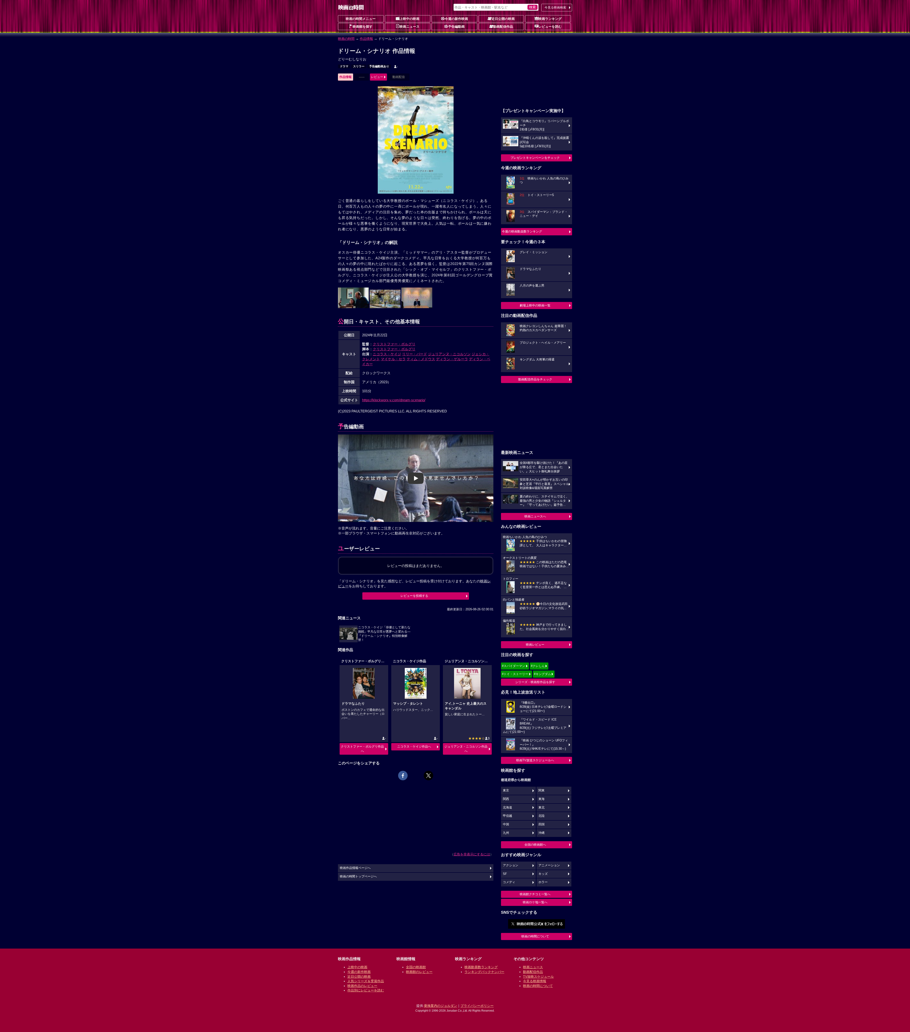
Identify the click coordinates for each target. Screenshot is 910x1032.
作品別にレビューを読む (365, 990)
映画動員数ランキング (481, 967)
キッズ (543, 874)
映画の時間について (535, 936)
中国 (506, 824)
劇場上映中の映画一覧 (535, 305)
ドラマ (344, 66)
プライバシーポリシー (477, 1006)
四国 (541, 824)
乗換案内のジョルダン (440, 1006)
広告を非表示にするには (472, 854)
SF (505, 874)
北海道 (507, 807)
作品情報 (366, 39)
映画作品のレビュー (362, 986)
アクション (510, 865)
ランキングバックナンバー (484, 972)
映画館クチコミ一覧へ (535, 894)
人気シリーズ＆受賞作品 (365, 981)
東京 (506, 790)
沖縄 (541, 833)
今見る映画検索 (555, 7)
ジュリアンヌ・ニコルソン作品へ (465, 749)
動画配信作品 (503, 26)
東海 (541, 799)
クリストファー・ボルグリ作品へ (362, 749)
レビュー (377, 77)
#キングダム (542, 674)
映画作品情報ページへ (355, 868)
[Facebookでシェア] (403, 775)
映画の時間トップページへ (358, 876)
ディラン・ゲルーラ (452, 359)
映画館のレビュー (419, 972)
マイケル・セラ (393, 359)
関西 (506, 799)
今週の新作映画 (456, 19)
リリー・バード (414, 354)
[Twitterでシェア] (428, 775)
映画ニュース (409, 26)
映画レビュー (535, 644)
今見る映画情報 (534, 981)
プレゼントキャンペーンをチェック (535, 158)
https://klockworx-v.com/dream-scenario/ (393, 400)
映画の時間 (346, 39)
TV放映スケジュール (538, 976)
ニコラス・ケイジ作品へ (414, 746)
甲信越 (507, 815)
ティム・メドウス (421, 359)
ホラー (543, 882)
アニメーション (549, 865)
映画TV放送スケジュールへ (535, 760)
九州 (506, 833)
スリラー (358, 66)
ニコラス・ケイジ (387, 354)
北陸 (541, 815)
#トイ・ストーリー (515, 674)
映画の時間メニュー (361, 19)
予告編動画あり (379, 66)
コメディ (509, 882)
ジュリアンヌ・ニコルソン (449, 354)
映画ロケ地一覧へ (535, 902)
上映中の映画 (409, 19)
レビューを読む (550, 26)
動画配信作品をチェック (535, 379)
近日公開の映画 (503, 19)
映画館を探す (363, 26)
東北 (541, 807)
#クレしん (538, 666)
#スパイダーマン (513, 666)
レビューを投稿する (414, 596)
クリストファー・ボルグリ (394, 344)
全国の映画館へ (535, 844)
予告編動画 (456, 26)
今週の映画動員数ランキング (522, 231)
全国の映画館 (416, 967)
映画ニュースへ (535, 516)
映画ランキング (550, 19)
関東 (541, 790)
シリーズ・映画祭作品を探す (535, 682)
